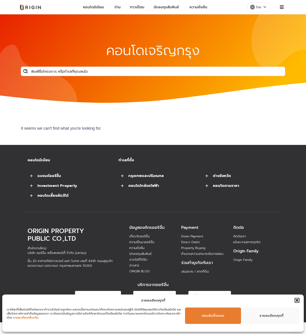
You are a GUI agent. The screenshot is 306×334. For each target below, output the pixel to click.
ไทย (258, 7)
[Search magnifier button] (25, 71)
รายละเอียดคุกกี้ (271, 315)
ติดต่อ (238, 227)
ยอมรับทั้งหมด (213, 315)
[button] (297, 300)
